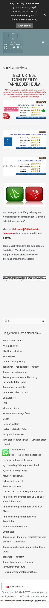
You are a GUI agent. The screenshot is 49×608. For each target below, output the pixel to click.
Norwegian (14, 586)
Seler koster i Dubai (13, 340)
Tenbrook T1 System (13, 556)
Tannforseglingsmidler (14, 387)
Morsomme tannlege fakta (16, 413)
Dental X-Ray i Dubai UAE (15, 392)
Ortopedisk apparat (13, 481)
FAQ (5, 403)
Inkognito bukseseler (13, 434)
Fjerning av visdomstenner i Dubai (20, 572)
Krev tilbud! (24, 25)
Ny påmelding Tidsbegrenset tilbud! (21, 465)
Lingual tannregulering (14, 449)
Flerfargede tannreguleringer (17, 460)
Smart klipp (9, 531)
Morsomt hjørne (11, 408)
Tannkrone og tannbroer (15, 372)
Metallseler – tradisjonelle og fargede (22, 454)
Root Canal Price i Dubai (15, 526)
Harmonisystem (11, 424)
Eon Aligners (9, 397)
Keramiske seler (11, 345)
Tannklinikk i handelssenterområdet (21, 366)
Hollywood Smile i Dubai (15, 429)
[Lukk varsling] (44, 14)
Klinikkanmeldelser (12, 351)
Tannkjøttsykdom (12, 486)
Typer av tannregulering (15, 470)
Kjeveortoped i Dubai (13, 475)
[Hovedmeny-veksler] (43, 42)
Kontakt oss (24, 254)
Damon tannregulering (14, 361)
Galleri (6, 418)
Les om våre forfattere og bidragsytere (23, 491)
